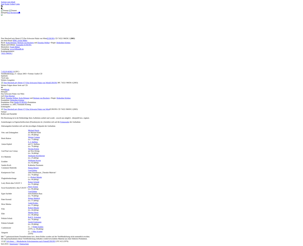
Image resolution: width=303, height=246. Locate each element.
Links (18, 4)
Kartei (7, 4)
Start (2, 4)
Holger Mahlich (34, 198)
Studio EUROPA (20, 102)
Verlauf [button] (3, 112)
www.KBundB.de (17, 49)
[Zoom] (151, 6)
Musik (7, 90)
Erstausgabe (64, 122)
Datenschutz (24, 244)
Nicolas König (33, 149)
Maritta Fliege (33, 213)
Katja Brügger (11, 43)
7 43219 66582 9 (7, 72)
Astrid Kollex (33, 203)
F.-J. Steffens (33, 142)
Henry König (33, 187)
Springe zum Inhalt (8, 2)
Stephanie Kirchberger (36, 156)
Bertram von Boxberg (25, 43)
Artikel (12, 4)
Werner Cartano (34, 137)
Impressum (14, 244)
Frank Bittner (15, 47)
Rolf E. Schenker (34, 217)
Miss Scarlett (37, 231)
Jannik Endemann (34, 222)
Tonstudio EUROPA (23, 45)
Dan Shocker (10, 96)
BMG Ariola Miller (20, 41)
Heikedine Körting (63, 43)
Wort (3, 90)
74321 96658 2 (6, 53)
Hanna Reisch (33, 168)
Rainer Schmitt (33, 182)
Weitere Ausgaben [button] (8, 80)
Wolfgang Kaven (34, 160)
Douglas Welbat (43, 43)
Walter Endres (38, 227)
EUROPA (50, 38)
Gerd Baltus (32, 170)
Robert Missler (36, 177)
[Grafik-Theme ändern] (151, 8)
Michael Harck (33, 130)
